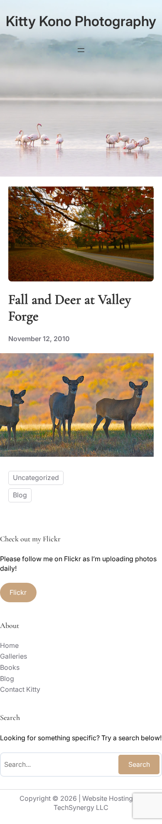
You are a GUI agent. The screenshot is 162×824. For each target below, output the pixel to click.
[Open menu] (81, 50)
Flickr (18, 592)
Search (139, 764)
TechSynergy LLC (81, 807)
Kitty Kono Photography (81, 21)
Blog (20, 495)
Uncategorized (36, 477)
